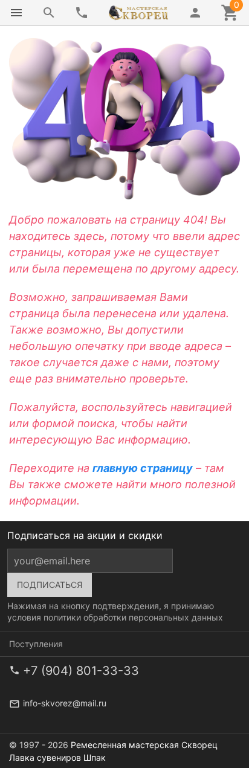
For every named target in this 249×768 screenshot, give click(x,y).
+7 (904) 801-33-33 (81, 670)
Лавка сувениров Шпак (57, 757)
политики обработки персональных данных (133, 617)
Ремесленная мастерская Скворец (144, 745)
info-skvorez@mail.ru (64, 703)
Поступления (36, 644)
